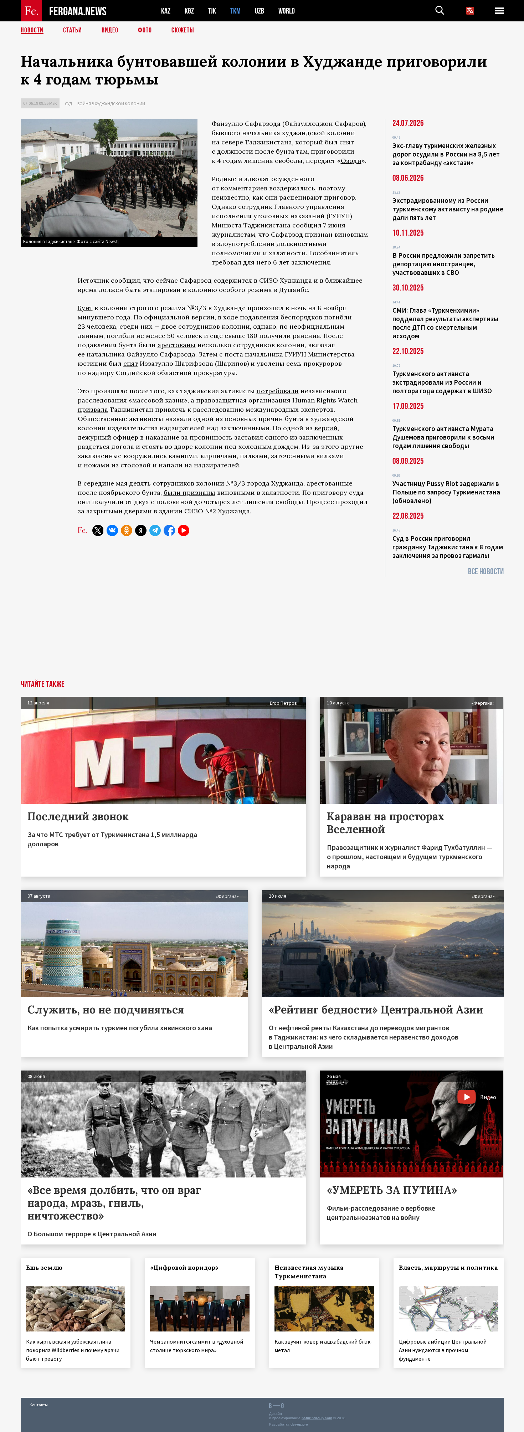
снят (130, 363)
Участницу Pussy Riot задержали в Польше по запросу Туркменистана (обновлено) (446, 492)
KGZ (189, 10)
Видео (110, 30)
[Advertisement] (262, 627)
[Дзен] (141, 530)
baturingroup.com (317, 1418)
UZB (259, 10)
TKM (235, 10)
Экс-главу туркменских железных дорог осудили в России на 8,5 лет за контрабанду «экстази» (446, 154)
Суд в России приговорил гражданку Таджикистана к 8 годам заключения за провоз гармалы (447, 547)
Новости (32, 30)
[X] (98, 530)
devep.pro (299, 1424)
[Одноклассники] (126, 530)
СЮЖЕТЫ (182, 30)
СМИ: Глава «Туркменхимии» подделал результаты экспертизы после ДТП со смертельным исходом (445, 323)
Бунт (85, 308)
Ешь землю (44, 1268)
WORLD (286, 10)
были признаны (189, 492)
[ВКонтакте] (112, 530)
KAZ (165, 10)
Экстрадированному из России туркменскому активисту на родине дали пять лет (447, 209)
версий (326, 428)
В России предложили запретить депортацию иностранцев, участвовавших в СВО (443, 264)
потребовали (278, 391)
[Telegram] (155, 530)
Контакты (39, 1404)
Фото (145, 30)
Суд (68, 103)
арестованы (177, 345)
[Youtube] (183, 530)
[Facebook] (169, 530)
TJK (212, 10)
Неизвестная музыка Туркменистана (309, 1272)
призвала (93, 409)
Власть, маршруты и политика (448, 1268)
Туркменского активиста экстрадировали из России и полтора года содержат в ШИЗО (442, 382)
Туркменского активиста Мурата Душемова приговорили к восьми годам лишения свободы (443, 437)
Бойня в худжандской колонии (111, 103)
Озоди (351, 160)
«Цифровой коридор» (184, 1268)
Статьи (72, 30)
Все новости (486, 571)
